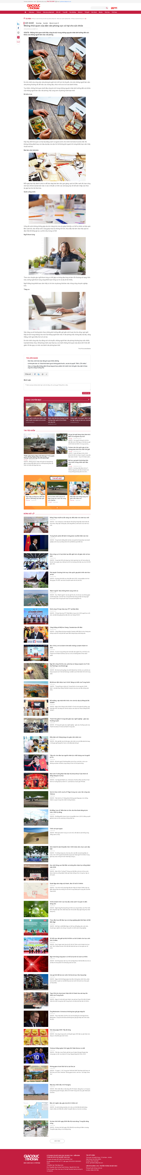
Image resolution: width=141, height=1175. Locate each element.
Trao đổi (65, 12)
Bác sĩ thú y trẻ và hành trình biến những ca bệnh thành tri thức (69, 646)
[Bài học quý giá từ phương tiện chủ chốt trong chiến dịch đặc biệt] (61, 463)
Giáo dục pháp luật (48, 12)
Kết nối (58, 12)
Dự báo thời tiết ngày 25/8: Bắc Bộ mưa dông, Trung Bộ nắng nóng (69, 1122)
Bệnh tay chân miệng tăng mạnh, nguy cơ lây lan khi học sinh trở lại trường (80, 420)
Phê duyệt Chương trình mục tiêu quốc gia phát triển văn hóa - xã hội (70, 573)
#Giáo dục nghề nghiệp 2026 (63, 18)
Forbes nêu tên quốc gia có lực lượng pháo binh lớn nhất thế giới (79, 448)
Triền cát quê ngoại (56, 828)
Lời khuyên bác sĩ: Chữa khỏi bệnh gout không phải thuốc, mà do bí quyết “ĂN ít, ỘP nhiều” (57, 363)
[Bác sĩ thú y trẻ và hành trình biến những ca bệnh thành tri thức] (36, 653)
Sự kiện (28, 19)
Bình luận (18, 37)
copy (46, 374)
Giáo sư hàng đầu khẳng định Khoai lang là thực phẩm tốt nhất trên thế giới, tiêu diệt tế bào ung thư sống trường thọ (57, 367)
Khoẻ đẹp (38, 23)
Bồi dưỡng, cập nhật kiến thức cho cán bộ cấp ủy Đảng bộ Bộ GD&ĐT (69, 701)
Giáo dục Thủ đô (114, 8)
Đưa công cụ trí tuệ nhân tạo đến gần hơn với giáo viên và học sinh (70, 555)
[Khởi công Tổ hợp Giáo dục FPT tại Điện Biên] (36, 616)
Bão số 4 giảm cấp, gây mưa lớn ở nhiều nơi (64, 1103)
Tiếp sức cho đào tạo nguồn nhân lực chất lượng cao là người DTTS (70, 756)
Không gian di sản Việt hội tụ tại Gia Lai (62, 1066)
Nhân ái (80, 12)
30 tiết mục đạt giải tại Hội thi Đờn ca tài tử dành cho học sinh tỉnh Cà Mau (70, 939)
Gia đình (45, 23)
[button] (83, 399)
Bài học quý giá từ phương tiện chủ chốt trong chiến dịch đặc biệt (78, 462)
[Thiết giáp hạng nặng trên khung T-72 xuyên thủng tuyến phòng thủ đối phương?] (39, 444)
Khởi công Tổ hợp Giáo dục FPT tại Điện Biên (64, 609)
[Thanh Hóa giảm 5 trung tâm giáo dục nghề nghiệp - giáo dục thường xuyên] (36, 726)
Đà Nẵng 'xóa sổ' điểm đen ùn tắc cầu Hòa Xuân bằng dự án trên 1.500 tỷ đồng (69, 811)
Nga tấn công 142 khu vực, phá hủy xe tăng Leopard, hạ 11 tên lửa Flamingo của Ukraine (70, 665)
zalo (18, 23)
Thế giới (87, 12)
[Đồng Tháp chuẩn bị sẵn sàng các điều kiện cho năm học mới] (36, 525)
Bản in (18, 32)
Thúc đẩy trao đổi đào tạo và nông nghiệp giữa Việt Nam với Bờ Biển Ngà (70, 921)
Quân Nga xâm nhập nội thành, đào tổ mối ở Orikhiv (66, 883)
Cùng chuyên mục (33, 400)
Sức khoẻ (94, 12)
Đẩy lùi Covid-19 (54, 23)
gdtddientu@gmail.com (65, 1)
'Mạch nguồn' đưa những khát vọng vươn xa (64, 591)
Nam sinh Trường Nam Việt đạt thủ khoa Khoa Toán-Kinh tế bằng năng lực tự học (69, 775)
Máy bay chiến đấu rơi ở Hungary (60, 1085)
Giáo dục (31, 12)
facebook (18, 27)
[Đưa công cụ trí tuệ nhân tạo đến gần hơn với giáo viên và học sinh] (36, 561)
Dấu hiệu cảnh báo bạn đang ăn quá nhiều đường (43, 361)
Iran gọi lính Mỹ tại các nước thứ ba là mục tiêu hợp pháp (68, 975)
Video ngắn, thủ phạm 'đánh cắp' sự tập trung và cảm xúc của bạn (58, 419)
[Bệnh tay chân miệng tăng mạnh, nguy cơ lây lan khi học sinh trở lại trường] (80, 409)
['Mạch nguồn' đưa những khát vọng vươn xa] (36, 598)
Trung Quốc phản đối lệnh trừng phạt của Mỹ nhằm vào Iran (69, 536)
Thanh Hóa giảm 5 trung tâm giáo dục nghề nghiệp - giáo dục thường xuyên (69, 720)
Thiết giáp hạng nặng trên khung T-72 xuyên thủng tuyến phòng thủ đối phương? (39, 457)
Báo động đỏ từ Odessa (77, 496)
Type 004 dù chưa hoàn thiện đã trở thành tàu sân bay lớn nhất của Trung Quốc (69, 994)
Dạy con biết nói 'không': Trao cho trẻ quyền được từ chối (69, 1158)
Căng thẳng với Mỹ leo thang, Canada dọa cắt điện (66, 627)
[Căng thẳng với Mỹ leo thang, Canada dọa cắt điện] (36, 634)
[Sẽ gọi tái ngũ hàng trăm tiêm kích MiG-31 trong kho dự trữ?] (61, 437)
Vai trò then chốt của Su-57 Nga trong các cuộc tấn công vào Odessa (35, 498)
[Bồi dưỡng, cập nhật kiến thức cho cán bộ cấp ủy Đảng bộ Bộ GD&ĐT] (36, 708)
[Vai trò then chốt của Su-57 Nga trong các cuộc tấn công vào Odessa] (35, 488)
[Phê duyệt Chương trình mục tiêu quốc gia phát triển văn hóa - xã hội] (36, 580)
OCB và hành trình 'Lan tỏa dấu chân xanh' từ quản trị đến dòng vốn (68, 903)
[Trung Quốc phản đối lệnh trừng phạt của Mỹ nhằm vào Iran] (36, 543)
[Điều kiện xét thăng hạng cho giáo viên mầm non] (57, 488)
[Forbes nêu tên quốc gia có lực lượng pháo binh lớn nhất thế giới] (61, 450)
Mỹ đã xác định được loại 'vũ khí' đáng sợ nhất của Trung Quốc (70, 682)
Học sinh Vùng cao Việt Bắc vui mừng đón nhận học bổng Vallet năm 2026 (70, 866)
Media (100, 12)
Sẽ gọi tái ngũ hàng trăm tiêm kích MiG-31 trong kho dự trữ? (79, 435)
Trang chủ (25, 12)
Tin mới (18, 42)
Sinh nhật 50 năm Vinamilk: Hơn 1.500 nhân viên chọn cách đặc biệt (70, 848)
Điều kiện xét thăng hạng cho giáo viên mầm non (57, 497)
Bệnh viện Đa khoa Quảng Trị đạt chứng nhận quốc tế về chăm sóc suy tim (36, 420)
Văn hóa (107, 12)
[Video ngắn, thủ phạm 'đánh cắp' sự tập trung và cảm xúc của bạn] (58, 409)
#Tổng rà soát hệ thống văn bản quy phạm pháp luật (44, 18)
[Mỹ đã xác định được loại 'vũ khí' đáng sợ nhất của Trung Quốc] (36, 689)
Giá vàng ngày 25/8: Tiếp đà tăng (60, 1030)
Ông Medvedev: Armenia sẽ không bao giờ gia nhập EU (67, 1011)
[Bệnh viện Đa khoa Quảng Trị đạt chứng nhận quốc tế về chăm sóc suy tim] (36, 409)
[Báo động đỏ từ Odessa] (79, 488)
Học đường (73, 12)
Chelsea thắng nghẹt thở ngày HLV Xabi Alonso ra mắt (67, 1048)
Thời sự (38, 12)
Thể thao (114, 12)
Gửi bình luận (86, 393)
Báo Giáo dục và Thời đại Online (33, 7)
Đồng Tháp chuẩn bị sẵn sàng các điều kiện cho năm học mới (69, 517)
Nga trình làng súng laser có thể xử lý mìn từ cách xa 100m (68, 957)
